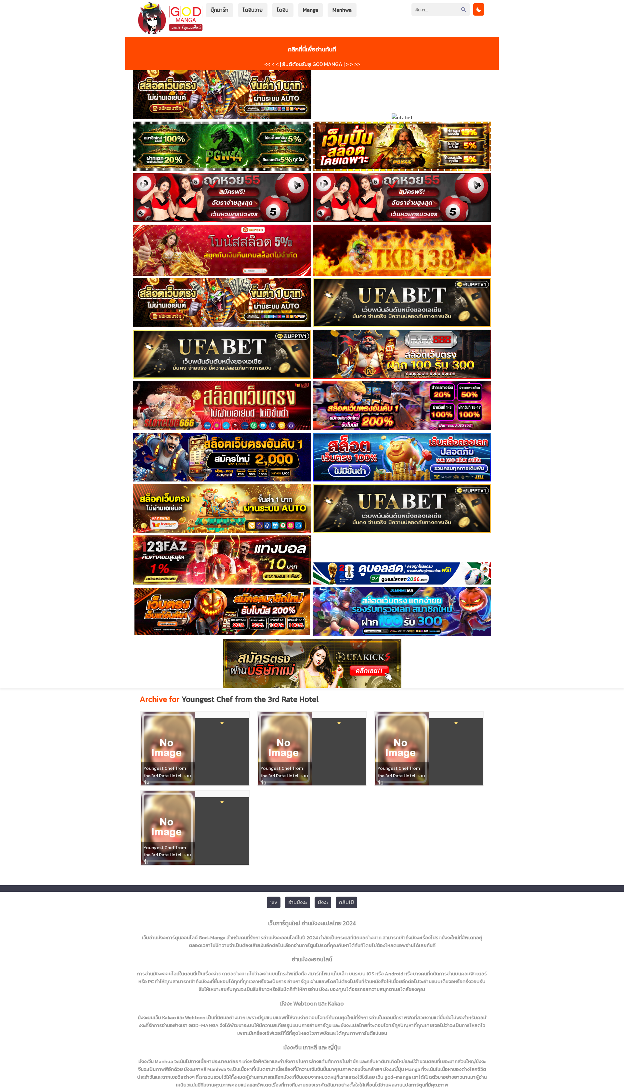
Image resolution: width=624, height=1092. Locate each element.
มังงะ (323, 902)
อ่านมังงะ (297, 902)
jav (273, 902)
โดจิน (283, 10)
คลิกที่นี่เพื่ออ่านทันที (312, 49)
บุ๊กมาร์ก (219, 10)
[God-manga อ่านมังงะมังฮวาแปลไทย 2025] (170, 31)
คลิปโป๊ (346, 902)
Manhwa (342, 10)
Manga (310, 10)
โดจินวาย (253, 10)
